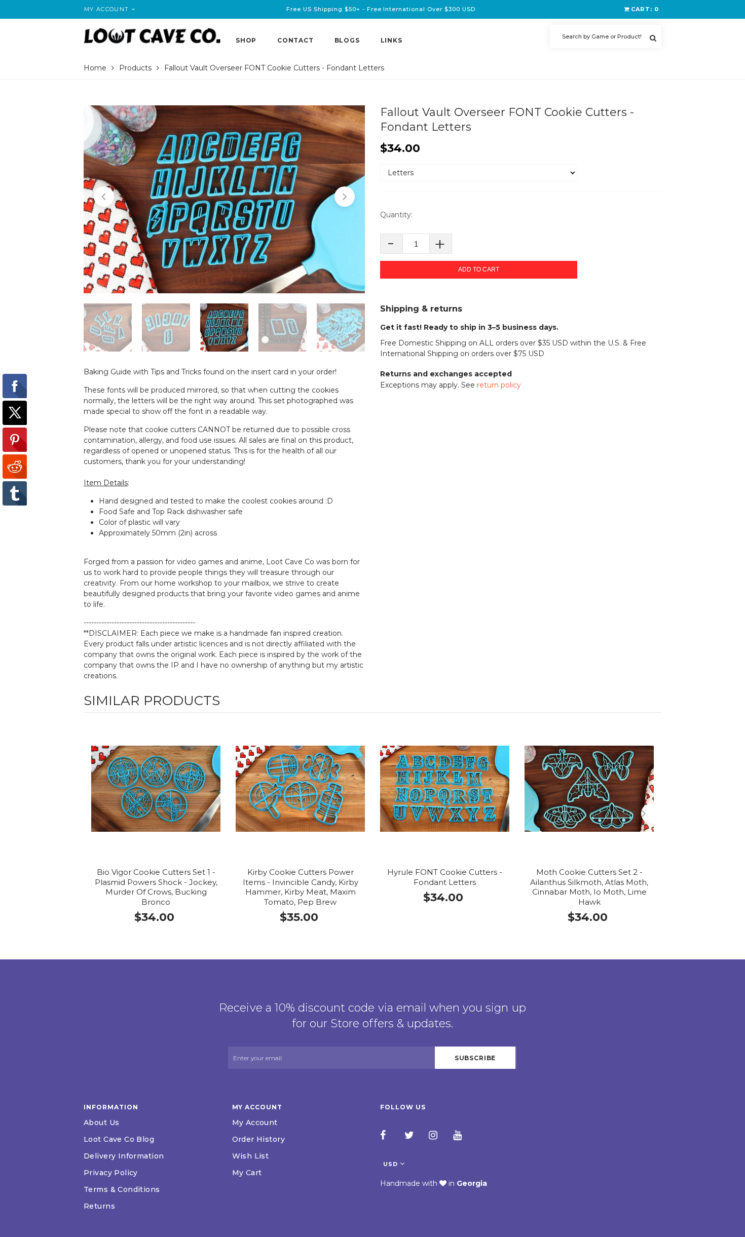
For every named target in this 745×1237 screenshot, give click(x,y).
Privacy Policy (111, 1172)
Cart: (645, 9)
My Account (255, 1122)
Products (135, 67)
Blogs (347, 40)
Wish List (250, 1156)
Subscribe (475, 1058)
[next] (651, 813)
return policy (499, 385)
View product (155, 799)
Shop (246, 40)
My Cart (247, 1172)
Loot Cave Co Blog (119, 1139)
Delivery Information (124, 1156)
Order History (258, 1139)
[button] (104, 196)
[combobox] (605, 36)
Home (95, 67)
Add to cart (478, 269)
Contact (295, 40)
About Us (101, 1122)
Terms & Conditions (122, 1189)
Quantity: (396, 214)
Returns (99, 1206)
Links (391, 40)
